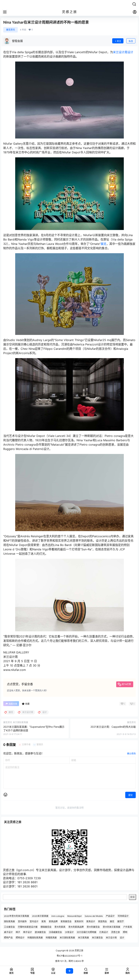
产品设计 (110, 916)
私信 (131, 41)
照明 (125, 932)
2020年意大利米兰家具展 (16, 916)
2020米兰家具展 (40, 916)
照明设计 (20, 937)
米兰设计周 (120, 52)
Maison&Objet (74, 916)
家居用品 (102, 921)
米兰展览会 (97, 937)
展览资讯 (10, 29)
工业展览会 (9, 927)
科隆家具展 (51, 937)
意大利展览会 (93, 927)
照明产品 (8, 937)
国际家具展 (9, 921)
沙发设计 (69, 932)
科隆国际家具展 (35, 937)
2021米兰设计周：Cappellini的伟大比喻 (113, 726)
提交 (130, 795)
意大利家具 (59, 927)
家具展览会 (66, 921)
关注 (119, 41)
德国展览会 (46, 927)
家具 (43, 921)
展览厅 (120, 921)
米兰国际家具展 (67, 937)
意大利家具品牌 (76, 927)
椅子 (18, 932)
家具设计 (90, 921)
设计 (130, 52)
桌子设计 (8, 932)
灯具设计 (103, 932)
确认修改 (131, 753)
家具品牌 (53, 921)
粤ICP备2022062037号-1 (69, 955)
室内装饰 (22, 921)
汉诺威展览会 (55, 932)
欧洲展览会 (40, 932)
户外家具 (127, 927)
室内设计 (34, 921)
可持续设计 (123, 916)
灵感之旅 (115, 932)
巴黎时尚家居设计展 (27, 927)
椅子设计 (27, 932)
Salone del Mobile (94, 916)
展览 (103, 244)
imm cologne (57, 916)
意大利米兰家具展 (111, 927)
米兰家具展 (83, 937)
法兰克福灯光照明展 (86, 932)
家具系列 (79, 921)
